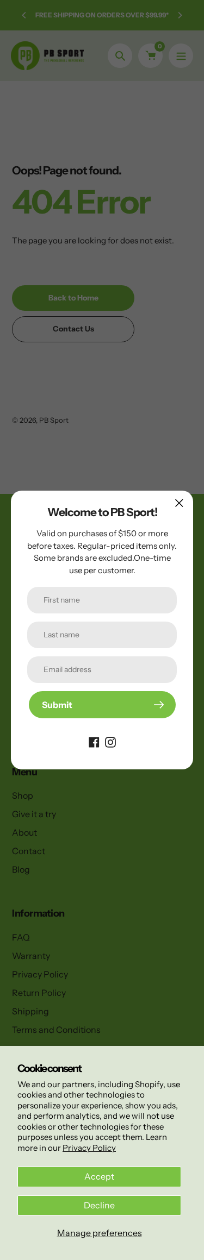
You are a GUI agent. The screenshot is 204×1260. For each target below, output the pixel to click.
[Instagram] (110, 741)
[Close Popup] (179, 503)
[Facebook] (94, 741)
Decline (99, 1205)
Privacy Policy (89, 1148)
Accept (99, 1176)
